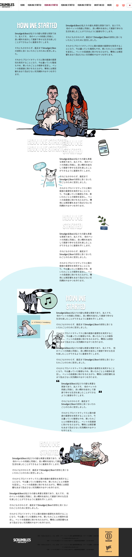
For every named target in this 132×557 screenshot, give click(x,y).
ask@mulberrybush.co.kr (71, 538)
